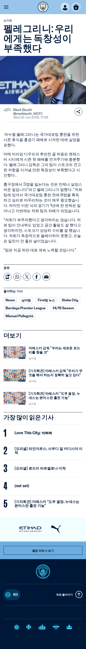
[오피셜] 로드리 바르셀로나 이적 (40, 468)
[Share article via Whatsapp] (17, 277)
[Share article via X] (27, 277)
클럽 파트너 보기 (43, 550)
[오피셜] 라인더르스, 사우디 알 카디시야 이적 (48, 451)
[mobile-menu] (6, 7)
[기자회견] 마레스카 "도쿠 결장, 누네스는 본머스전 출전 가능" (47, 504)
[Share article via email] (46, 277)
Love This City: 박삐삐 (33, 433)
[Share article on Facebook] (37, 277)
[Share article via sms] (7, 277)
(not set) (22, 486)
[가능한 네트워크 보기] (78, 112)
